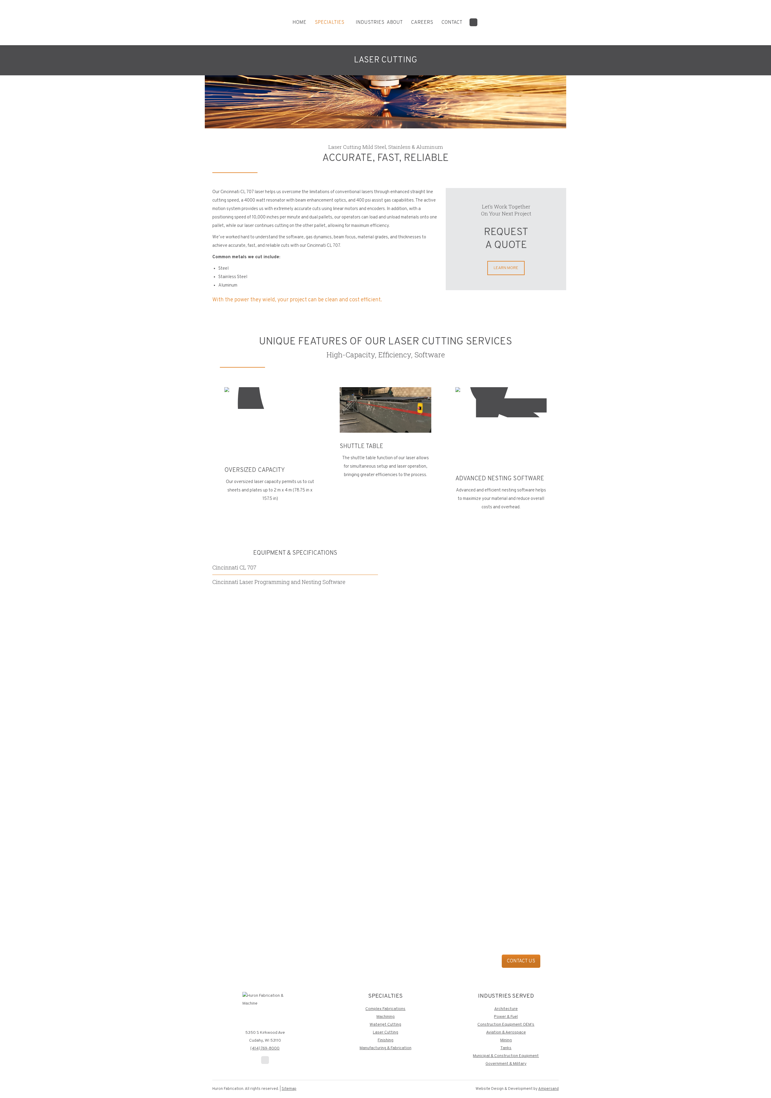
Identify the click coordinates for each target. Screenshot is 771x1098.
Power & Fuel (506, 1016)
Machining (385, 1016)
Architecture (506, 1009)
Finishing (385, 1040)
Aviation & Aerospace (506, 1032)
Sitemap (289, 1089)
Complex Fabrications (385, 1009)
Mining (506, 1040)
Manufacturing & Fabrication (385, 1048)
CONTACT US (521, 961)
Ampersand (548, 1089)
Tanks (505, 1048)
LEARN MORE (506, 268)
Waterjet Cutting (385, 1024)
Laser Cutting (385, 1032)
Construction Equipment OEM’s (505, 1024)
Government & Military (505, 1063)
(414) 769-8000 (264, 1048)
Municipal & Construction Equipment (506, 1056)
